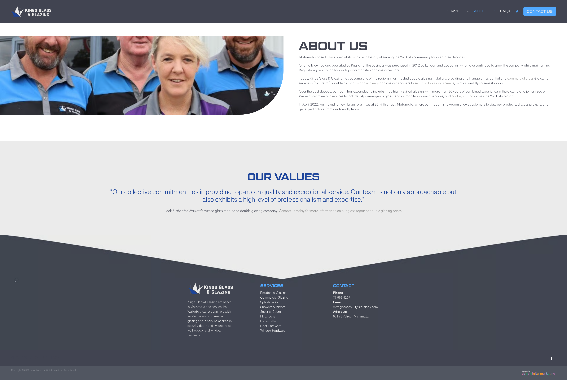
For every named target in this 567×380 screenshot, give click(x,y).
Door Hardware (270, 326)
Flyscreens (267, 316)
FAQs (505, 11)
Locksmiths (268, 321)
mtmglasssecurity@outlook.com (355, 307)
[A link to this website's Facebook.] (517, 11)
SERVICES (456, 11)
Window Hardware (273, 330)
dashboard (36, 370)
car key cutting (462, 96)
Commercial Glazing (274, 297)
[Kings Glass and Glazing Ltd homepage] (65, 12)
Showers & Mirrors (272, 307)
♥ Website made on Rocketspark (60, 370)
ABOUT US (484, 11)
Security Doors (270, 311)
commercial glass (520, 78)
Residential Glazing (273, 292)
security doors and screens (434, 83)
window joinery (367, 83)
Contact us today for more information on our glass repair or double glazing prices (340, 211)
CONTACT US (540, 11)
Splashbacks (269, 302)
